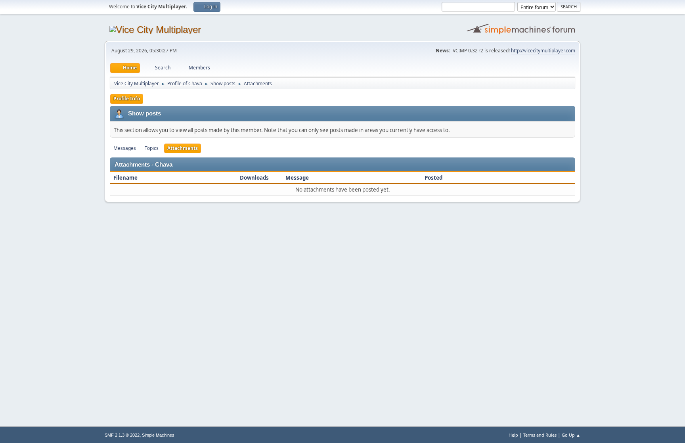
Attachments (182, 148)
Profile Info (126, 98)
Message (297, 177)
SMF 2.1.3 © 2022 (122, 435)
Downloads (254, 177)
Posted (433, 177)
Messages (124, 148)
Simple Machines (158, 435)
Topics (152, 148)
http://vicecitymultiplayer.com (543, 50)
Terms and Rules (540, 435)
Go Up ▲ (571, 435)
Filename (126, 177)
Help (513, 435)
